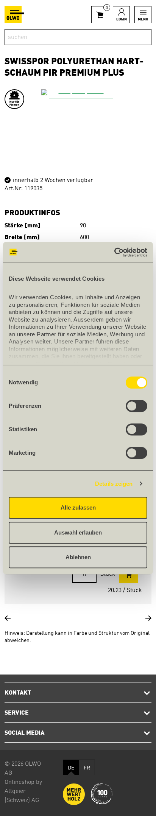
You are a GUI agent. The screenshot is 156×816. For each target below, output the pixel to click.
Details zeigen (114, 483)
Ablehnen (78, 557)
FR (87, 768)
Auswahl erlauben (78, 532)
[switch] (136, 406)
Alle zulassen (78, 507)
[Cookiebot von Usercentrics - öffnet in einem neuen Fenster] (114, 252)
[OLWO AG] (14, 14)
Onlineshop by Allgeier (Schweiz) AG (23, 791)
